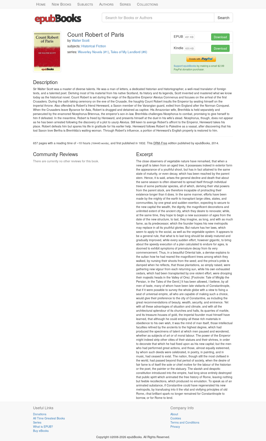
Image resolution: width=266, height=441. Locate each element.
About (174, 414)
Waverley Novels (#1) (93, 51)
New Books (61, 4)
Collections (147, 4)
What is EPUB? (43, 426)
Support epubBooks (185, 65)
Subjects (85, 4)
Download (220, 37)
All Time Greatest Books (49, 418)
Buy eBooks (41, 431)
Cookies (175, 418)
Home (41, 4)
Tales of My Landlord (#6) (129, 51)
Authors (106, 4)
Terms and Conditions (184, 422)
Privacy (175, 426)
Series (125, 4)
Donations (39, 414)
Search (223, 17)
